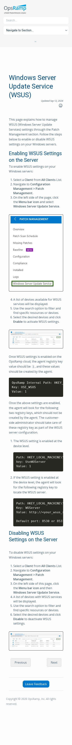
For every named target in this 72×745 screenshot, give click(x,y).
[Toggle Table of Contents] (36, 41)
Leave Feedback (36, 684)
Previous (21, 662)
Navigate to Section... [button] (19, 30)
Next (54, 662)
